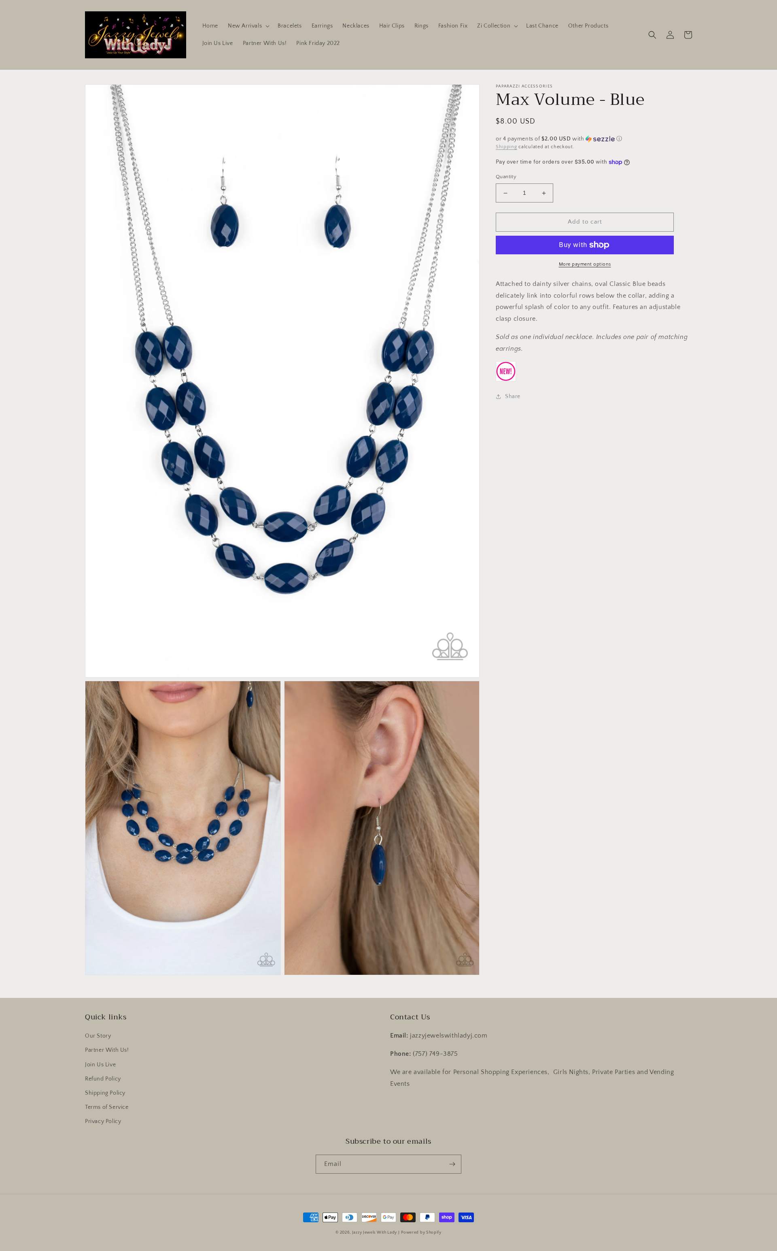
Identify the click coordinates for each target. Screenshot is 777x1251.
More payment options (585, 264)
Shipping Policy (105, 1093)
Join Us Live (100, 1064)
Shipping (506, 146)
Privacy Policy (103, 1121)
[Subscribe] (452, 1164)
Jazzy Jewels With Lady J (376, 1232)
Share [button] (512, 396)
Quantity (506, 177)
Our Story (98, 1036)
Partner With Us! (107, 1050)
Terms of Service (107, 1107)
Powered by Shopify (421, 1232)
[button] (248, 25)
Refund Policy (103, 1079)
